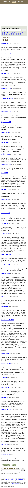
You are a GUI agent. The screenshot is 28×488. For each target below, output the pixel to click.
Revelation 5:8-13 (6, 409)
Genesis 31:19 (5, 455)
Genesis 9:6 (4, 189)
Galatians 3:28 (5, 213)
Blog (22, 1)
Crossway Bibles (15, 483)
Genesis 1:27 (5, 43)
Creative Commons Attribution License (14, 479)
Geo (9, 1)
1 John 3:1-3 (5, 233)
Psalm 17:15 (5, 132)
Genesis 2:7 (4, 397)
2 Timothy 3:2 (5, 154)
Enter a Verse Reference (13, 468)
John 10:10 (4, 444)
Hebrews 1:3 (5, 199)
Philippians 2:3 (6, 112)
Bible (6, 472)
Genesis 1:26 (5, 73)
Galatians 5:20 (5, 265)
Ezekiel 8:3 (4, 173)
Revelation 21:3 (6, 364)
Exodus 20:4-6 (5, 273)
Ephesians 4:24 (6, 122)
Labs (18, 1)
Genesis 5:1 (4, 223)
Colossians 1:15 (6, 164)
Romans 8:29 (5, 142)
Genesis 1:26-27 (6, 54)
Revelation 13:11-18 (7, 320)
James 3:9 (4, 296)
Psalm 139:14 (5, 353)
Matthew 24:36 (6, 387)
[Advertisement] (14, 15)
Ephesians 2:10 (6, 254)
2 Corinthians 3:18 (7, 98)
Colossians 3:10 (6, 88)
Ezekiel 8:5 (4, 306)
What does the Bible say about (11, 28)
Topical (14, 1)
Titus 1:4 (4, 377)
